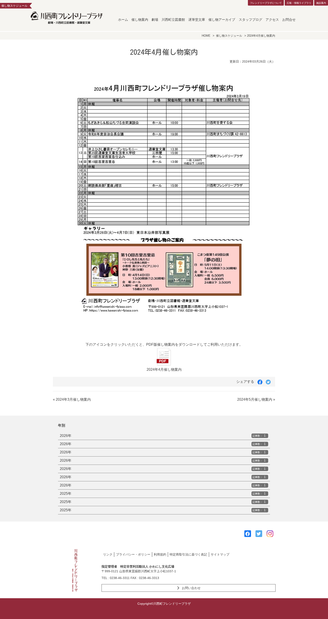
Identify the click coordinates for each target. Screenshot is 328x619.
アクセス (272, 19)
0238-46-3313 (149, 578)
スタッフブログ (250, 19)
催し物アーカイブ (221, 19)
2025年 (163, 493)
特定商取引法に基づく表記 (188, 554)
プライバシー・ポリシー (133, 554)
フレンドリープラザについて (266, 3)
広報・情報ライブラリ (299, 3)
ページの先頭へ (319, 610)
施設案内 (321, 3)
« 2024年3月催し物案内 (72, 399)
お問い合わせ (191, 588)
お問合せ (289, 19)
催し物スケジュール (229, 35)
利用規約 (160, 554)
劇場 (155, 19)
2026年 (163, 436)
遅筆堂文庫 (196, 19)
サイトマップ (220, 554)
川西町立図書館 (173, 19)
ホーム (123, 19)
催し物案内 (139, 19)
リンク (107, 554)
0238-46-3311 (120, 578)
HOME (206, 35)
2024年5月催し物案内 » (256, 399)
